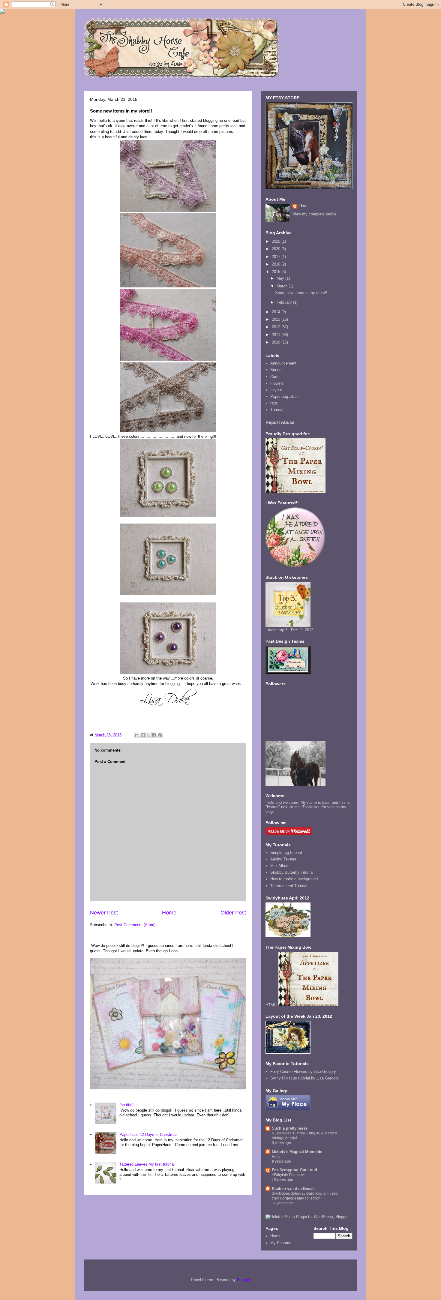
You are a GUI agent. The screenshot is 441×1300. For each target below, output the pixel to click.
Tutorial (276, 409)
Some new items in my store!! (301, 292)
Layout (276, 390)
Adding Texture (283, 859)
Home (169, 913)
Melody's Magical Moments (297, 1151)
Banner (276, 370)
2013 (276, 319)
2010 (276, 342)
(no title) (126, 1105)
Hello (276, 1156)
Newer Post (104, 913)
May (281, 278)
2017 (276, 256)
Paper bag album (285, 396)
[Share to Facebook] (154, 735)
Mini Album (280, 865)
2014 (276, 312)
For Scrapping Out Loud (294, 1170)
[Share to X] (149, 735)
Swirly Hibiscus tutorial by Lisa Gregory (304, 1078)
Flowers (277, 383)
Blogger (243, 1279)
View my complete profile (314, 214)
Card (274, 376)
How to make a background (294, 879)
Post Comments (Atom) (134, 925)
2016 (276, 264)
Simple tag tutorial (286, 852)
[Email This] (137, 735)
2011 (276, 334)
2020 (276, 249)
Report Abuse (280, 422)
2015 (276, 271)
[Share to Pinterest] (160, 735)
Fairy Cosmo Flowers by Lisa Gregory (303, 1071)
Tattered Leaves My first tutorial (147, 1164)
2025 (276, 241)
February (285, 302)
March (283, 286)
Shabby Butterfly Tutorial (292, 872)
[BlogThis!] (143, 735)
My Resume (280, 1243)
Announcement (283, 363)
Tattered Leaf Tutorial (288, 886)
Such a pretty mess (290, 1128)
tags (274, 403)
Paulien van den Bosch (293, 1188)
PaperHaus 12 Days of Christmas (148, 1134)
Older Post (233, 913)
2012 (276, 327)
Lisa (302, 206)
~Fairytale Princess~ (288, 1175)
